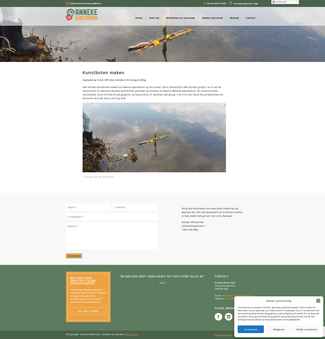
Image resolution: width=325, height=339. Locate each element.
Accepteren (250, 329)
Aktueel (234, 17)
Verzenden (73, 255)
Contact (250, 17)
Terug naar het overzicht (99, 176)
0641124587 (216, 3)
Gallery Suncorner (212, 17)
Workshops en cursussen (180, 17)
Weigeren (279, 329)
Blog (143, 79)
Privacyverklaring (223, 334)
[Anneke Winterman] (96, 15)
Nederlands (281, 2)
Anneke (119, 79)
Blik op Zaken (131, 334)
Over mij (154, 17)
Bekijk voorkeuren (306, 329)
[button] (318, 300)
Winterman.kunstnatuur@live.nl (86, 3)
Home (138, 17)
